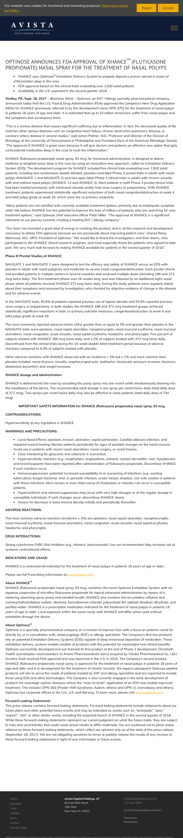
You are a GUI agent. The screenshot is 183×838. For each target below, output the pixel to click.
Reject (146, 8)
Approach (16, 803)
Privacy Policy (130, 822)
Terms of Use (130, 817)
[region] (91, 8)
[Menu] (174, 28)
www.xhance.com (80, 574)
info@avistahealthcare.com (140, 798)
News (13, 818)
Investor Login (18, 827)
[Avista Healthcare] (32, 28)
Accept (168, 8)
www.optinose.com (149, 692)
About (13, 798)
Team (13, 808)
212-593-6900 (133, 802)
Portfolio (15, 813)
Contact (14, 822)
